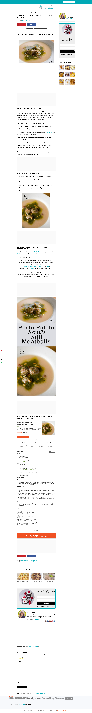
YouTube (41, 266)
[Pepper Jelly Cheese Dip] (61, 76)
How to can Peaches (49, 701)
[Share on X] (1, 359)
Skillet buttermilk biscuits (33, 252)
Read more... (37, 619)
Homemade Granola (25, 701)
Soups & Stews (35, 560)
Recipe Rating (20, 657)
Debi (18, 426)
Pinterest (25, 266)
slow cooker (40, 561)
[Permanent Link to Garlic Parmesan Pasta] (23, 573)
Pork (32, 560)
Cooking (22, 561)
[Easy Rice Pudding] (67, 84)
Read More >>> (70, 18)
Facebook (30, 266)
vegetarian (46, 561)
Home (18, 12)
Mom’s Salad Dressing (22, 253)
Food (29, 561)
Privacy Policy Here (63, 710)
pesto (31, 561)
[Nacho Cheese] (72, 76)
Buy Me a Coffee (22, 704)
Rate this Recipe (49, 436)
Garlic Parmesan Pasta (22, 581)
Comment (19, 661)
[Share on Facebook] (1, 353)
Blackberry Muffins (33, 701)
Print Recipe (24, 436)
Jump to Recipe (30, 28)
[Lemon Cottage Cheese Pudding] (72, 69)
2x (51, 451)
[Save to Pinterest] (1, 350)
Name (18, 677)
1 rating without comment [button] (33, 646)
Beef (22, 560)
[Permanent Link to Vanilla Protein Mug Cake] (36, 573)
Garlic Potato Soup (48, 132)
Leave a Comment (27, 20)
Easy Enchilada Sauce (60, 701)
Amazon (33, 268)
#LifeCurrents (44, 536)
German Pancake (41, 701)
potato (34, 561)
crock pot (26, 561)
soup (43, 561)
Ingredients (25, 560)
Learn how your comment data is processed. (41, 693)
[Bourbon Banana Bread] (72, 84)
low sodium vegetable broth (28, 469)
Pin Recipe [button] (37, 436)
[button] (17, 432)
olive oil (24, 461)
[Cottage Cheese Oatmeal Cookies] (61, 69)
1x (49, 451)
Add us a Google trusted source (41, 28)
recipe (36, 561)
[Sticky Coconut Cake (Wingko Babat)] (61, 84)
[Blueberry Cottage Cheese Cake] (67, 69)
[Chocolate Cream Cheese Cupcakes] (67, 76)
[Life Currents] (46, 9)
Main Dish (29, 560)
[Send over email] (1, 362)
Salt (20, 470)
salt (25, 458)
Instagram (35, 266)
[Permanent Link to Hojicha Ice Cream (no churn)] (49, 573)
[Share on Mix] (1, 356)
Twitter (47, 266)
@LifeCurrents (35, 536)
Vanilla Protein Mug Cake (36, 581)
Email (18, 682)
